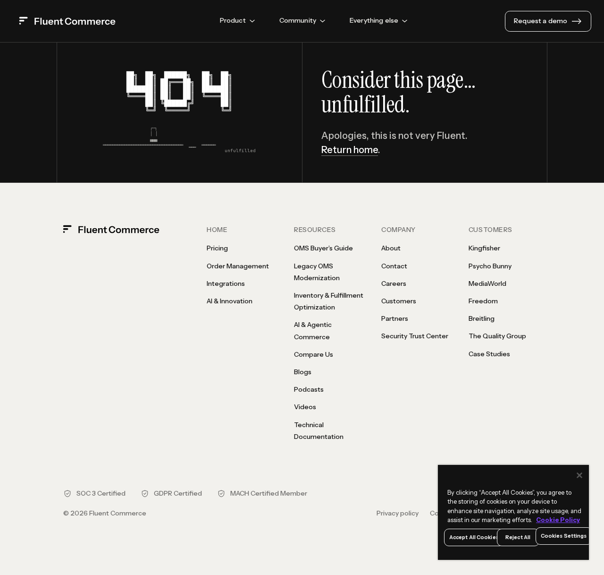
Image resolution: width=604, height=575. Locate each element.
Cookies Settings (564, 535)
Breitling (482, 318)
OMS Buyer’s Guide (323, 248)
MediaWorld (487, 283)
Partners (394, 318)
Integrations (226, 283)
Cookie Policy (558, 520)
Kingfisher (484, 248)
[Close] (579, 475)
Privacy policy (398, 513)
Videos (305, 407)
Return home (349, 149)
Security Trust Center (414, 336)
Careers (393, 283)
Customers (398, 301)
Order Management (238, 266)
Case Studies (489, 354)
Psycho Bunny (490, 266)
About (391, 248)
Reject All (517, 537)
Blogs (302, 372)
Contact (394, 266)
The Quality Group (497, 336)
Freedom (483, 301)
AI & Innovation (229, 301)
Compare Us (313, 354)
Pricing (217, 248)
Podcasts (309, 389)
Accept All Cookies (474, 537)
